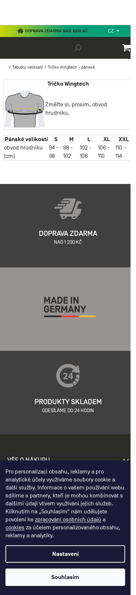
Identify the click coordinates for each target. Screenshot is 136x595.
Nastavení (65, 554)
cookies (14, 527)
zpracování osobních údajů (68, 519)
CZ (111, 31)
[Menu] (11, 23)
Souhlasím (65, 577)
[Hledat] (78, 47)
